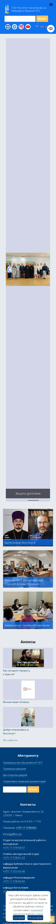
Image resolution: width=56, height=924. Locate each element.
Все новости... (10, 740)
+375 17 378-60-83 (14, 881)
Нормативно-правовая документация (24, 781)
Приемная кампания (14, 768)
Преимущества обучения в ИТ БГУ (23, 762)
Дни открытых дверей (15, 775)
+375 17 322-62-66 (14, 871)
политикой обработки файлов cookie (28, 912)
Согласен (19, 917)
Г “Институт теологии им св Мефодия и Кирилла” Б (28, 9)
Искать (42, 18)
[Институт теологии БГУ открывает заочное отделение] (28, 499)
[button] (9, 269)
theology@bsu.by (12, 834)
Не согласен (35, 917)
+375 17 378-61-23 (14, 857)
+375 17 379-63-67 (14, 847)
